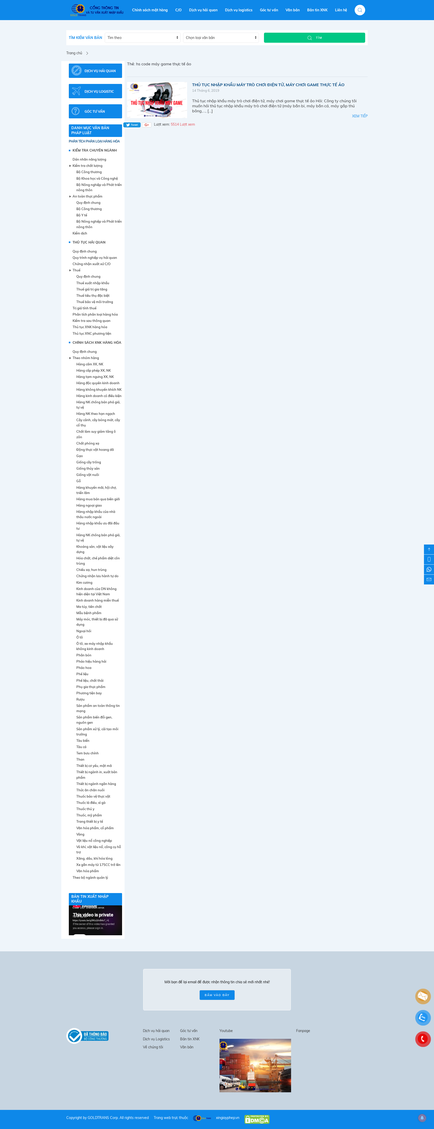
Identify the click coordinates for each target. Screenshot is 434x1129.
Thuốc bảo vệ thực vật (93, 796)
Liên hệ (341, 10)
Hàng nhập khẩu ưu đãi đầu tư (97, 525)
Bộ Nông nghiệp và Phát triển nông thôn (99, 187)
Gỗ (78, 481)
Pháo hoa (83, 668)
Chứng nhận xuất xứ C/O (92, 264)
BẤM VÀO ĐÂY (217, 995)
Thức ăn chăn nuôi (90, 790)
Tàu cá (81, 747)
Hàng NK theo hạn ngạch (95, 414)
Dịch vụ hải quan (203, 10)
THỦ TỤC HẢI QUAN (89, 242)
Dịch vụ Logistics (156, 1039)
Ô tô (79, 637)
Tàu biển (82, 741)
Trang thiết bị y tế (89, 821)
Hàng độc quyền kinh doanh (98, 383)
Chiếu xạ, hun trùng (91, 570)
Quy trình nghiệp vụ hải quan (95, 258)
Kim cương (84, 582)
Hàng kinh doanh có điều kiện (99, 396)
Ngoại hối (83, 631)
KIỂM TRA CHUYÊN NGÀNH (95, 150)
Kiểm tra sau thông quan (92, 321)
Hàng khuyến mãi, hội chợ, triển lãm (96, 490)
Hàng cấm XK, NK (89, 364)
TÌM (318, 37)
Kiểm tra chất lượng (87, 166)
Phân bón (83, 655)
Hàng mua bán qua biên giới (98, 499)
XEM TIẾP (360, 116)
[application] (95, 920)
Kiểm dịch (80, 233)
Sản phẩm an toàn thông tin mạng (98, 708)
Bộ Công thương (89, 172)
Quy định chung (88, 203)
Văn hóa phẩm (87, 871)
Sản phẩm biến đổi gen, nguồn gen (94, 719)
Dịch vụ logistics (238, 10)
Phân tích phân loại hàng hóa (94, 141)
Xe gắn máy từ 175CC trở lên (98, 865)
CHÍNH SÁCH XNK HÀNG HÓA (97, 342)
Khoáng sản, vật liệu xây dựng (95, 549)
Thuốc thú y (85, 809)
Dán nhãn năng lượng (89, 159)
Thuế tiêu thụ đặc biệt (93, 295)
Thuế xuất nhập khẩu (92, 283)
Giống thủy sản (88, 468)
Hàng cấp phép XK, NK (93, 370)
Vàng (80, 834)
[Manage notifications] (422, 1118)
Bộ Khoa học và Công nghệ (97, 178)
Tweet (134, 124)
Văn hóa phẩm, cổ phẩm (95, 828)
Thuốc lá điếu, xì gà (90, 803)
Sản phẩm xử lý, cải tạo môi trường (97, 731)
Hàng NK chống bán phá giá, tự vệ (98, 404)
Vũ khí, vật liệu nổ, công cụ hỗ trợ (98, 849)
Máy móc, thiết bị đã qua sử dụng (97, 621)
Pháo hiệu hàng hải (91, 661)
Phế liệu (82, 674)
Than (80, 759)
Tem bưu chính (87, 753)
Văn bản (293, 10)
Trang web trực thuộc (171, 1117)
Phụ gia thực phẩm (90, 687)
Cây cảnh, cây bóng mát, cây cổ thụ (98, 422)
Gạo (79, 456)
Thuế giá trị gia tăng (91, 289)
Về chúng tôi (153, 1047)
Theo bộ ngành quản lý (90, 877)
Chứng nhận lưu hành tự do (97, 576)
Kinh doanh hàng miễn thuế (97, 600)
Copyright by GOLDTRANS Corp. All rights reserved (107, 1117)
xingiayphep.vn (227, 1117)
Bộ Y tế (81, 215)
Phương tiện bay (89, 693)
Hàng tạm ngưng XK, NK (95, 377)
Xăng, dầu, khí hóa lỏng (94, 858)
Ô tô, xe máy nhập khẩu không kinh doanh (94, 646)
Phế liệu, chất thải (89, 680)
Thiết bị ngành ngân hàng (96, 784)
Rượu (80, 699)
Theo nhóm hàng (86, 358)
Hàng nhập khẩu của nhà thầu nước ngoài (95, 514)
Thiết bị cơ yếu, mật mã (94, 766)
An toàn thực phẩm (87, 196)
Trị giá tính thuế (84, 308)
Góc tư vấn (269, 10)
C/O (178, 10)
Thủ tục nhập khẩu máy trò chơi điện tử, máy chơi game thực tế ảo (268, 84)
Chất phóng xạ (87, 443)
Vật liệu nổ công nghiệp (94, 841)
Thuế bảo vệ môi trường (94, 302)
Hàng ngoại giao (89, 505)
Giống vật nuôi (87, 475)
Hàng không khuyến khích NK (99, 389)
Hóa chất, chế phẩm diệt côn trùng (98, 560)
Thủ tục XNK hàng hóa (90, 327)
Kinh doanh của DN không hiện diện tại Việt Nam (96, 591)
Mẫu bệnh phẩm (88, 613)
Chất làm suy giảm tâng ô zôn (96, 434)
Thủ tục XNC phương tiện (92, 333)
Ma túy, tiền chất (89, 607)
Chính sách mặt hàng (150, 10)
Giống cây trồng (88, 462)
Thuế (76, 270)
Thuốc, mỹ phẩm (89, 815)
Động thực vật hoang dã (95, 450)
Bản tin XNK (317, 10)
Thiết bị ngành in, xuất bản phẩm (96, 774)
